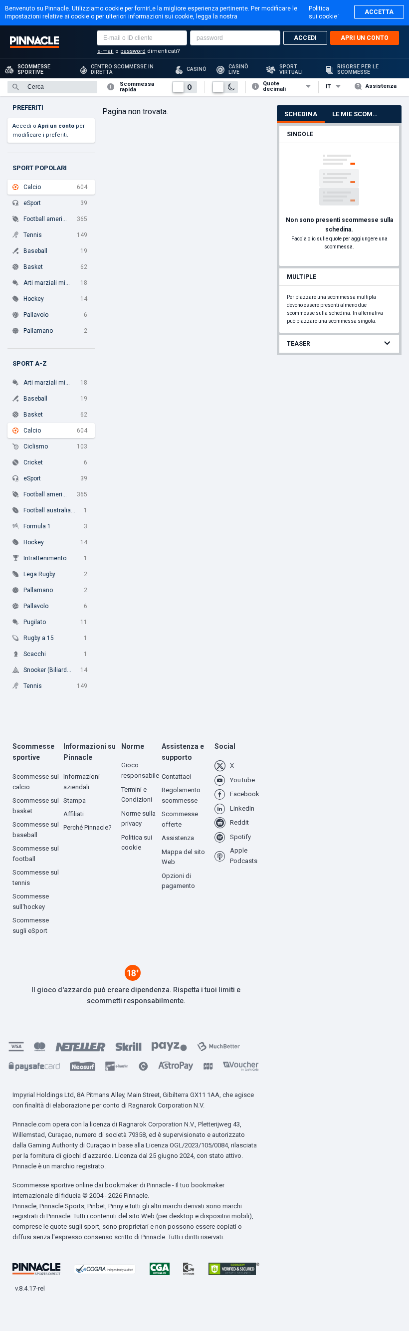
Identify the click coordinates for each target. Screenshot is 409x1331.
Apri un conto (365, 37)
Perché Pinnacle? (87, 827)
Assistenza (381, 86)
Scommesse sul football (35, 854)
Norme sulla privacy (138, 819)
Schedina (300, 114)
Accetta (379, 11)
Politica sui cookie (323, 12)
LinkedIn (242, 808)
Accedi (305, 37)
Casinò (196, 69)
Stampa (74, 800)
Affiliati (73, 814)
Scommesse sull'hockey (30, 901)
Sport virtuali (291, 69)
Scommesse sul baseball (35, 830)
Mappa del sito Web (183, 857)
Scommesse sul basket (35, 806)
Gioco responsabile (140, 770)
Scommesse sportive (33, 69)
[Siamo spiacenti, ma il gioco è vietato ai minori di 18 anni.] (133, 978)
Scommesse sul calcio (35, 782)
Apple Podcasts (243, 856)
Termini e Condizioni (136, 795)
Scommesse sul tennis (35, 878)
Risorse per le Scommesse (358, 69)
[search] (52, 87)
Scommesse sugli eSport (30, 925)
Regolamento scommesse (181, 795)
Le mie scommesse (359, 114)
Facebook (244, 794)
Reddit (239, 822)
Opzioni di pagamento (178, 881)
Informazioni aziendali (81, 782)
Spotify (240, 837)
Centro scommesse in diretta (122, 69)
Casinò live (238, 69)
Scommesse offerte (180, 819)
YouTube (242, 780)
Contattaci (176, 776)
